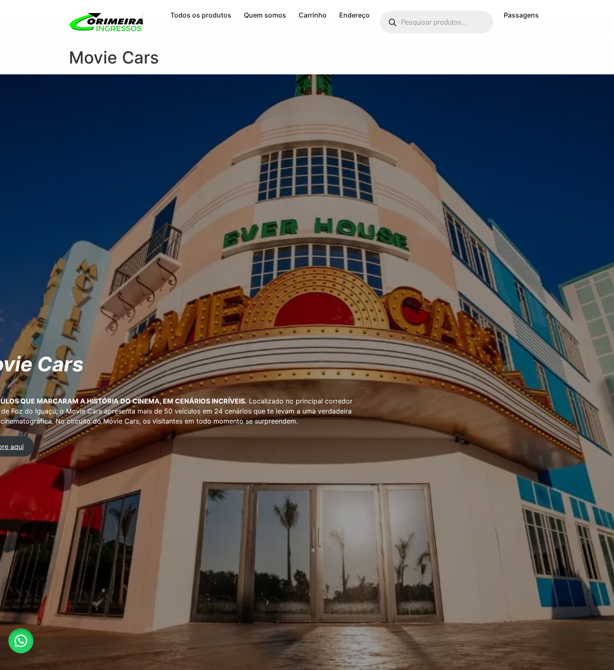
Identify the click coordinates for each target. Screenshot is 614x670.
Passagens (521, 15)
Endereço (354, 15)
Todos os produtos (200, 15)
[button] (20, 640)
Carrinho (313, 15)
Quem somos (265, 15)
